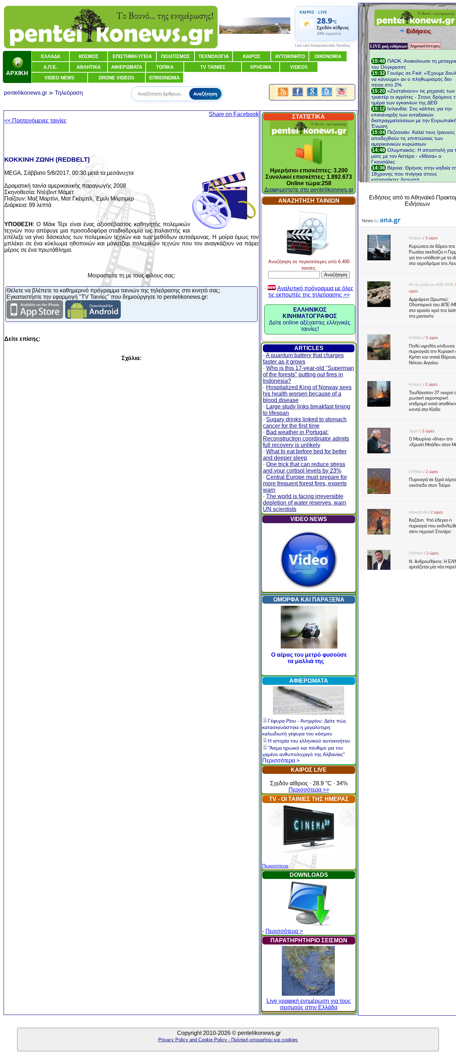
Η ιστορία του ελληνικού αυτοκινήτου (309, 741)
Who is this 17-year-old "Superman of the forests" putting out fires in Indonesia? (308, 374)
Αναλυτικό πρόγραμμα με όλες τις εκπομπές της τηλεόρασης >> (310, 291)
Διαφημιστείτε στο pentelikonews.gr (308, 190)
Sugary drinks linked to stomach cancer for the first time (305, 422)
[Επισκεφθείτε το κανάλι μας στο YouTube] (341, 97)
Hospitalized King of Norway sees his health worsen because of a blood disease (307, 393)
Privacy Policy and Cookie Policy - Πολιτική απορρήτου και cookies (228, 1039)
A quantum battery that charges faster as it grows (303, 358)
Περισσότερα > (281, 760)
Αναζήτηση (205, 94)
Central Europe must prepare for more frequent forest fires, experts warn (305, 483)
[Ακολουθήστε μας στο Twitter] (326, 97)
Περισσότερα (275, 866)
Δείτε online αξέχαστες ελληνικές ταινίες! (310, 319)
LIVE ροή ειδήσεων (388, 46)
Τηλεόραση (69, 93)
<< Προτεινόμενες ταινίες (35, 121)
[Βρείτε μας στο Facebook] (297, 97)
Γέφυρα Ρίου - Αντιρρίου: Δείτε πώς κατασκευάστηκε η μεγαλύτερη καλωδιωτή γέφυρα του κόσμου (304, 727)
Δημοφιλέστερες (425, 45)
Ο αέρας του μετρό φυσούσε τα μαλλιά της (309, 658)
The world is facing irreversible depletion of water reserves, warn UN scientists (304, 502)
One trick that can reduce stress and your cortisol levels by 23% (304, 467)
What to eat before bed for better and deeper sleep (305, 454)
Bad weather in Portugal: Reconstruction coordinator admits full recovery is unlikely (306, 438)
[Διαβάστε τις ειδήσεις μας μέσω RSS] (283, 97)
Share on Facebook (234, 114)
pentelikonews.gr (25, 93)
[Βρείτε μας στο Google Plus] (312, 97)
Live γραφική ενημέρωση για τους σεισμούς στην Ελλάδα (308, 1004)
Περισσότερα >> (309, 790)
